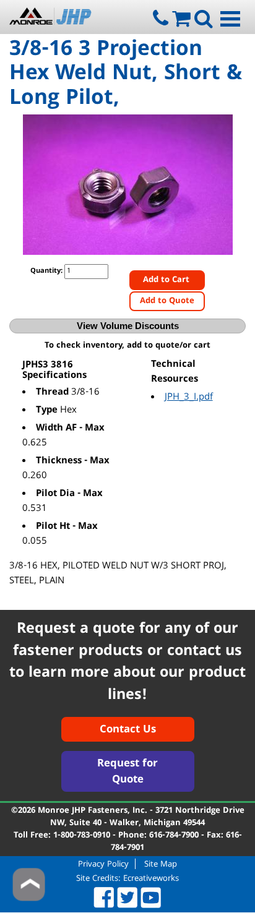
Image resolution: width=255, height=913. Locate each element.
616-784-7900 (174, 835)
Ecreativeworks (151, 879)
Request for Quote (127, 772)
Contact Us (128, 730)
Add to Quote (167, 301)
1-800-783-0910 (81, 835)
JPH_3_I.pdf (189, 398)
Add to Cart (167, 280)
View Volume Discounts (128, 325)
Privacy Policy (103, 864)
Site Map (160, 864)
